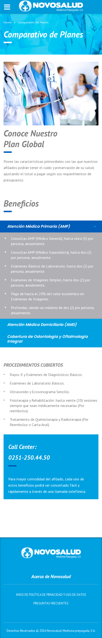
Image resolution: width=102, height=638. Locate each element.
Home (7, 22)
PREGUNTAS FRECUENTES (51, 603)
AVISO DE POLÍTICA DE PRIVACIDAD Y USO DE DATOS (51, 595)
